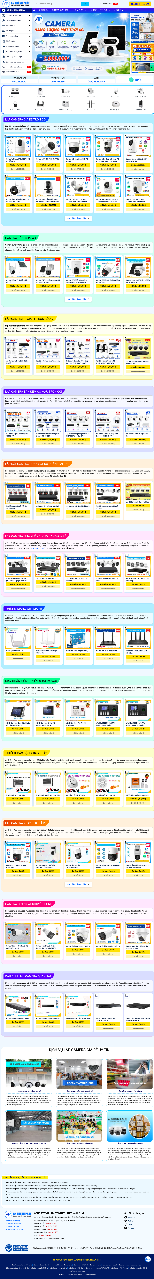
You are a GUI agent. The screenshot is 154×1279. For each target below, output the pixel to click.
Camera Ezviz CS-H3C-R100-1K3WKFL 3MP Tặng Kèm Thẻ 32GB (76, 201)
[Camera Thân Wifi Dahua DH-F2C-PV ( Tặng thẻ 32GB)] (18, 187)
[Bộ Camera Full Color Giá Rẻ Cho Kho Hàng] (138, 566)
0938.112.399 (140, 4)
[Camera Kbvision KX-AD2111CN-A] (108, 934)
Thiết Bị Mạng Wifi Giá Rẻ (23, 608)
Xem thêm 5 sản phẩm (77, 299)
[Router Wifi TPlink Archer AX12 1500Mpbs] (138, 638)
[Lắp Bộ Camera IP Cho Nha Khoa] (138, 491)
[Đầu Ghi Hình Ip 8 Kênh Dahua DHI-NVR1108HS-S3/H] (138, 1006)
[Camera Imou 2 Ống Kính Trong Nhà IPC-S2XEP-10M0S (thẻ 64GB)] (48, 187)
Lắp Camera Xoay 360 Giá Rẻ (25, 823)
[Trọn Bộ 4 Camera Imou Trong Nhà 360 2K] (48, 348)
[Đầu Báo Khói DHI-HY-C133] (78, 783)
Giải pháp (79, 10)
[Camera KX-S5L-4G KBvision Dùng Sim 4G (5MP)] (108, 268)
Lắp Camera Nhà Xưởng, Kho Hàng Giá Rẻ (35, 536)
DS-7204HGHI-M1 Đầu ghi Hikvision (78, 1018)
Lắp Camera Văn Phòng (39, 1268)
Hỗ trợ (93, 10)
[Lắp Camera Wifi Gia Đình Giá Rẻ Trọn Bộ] (18, 348)
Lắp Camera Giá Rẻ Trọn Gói (25, 119)
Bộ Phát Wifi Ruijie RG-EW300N (106, 651)
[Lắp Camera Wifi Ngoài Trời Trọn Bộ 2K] (78, 494)
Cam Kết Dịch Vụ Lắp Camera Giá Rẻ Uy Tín (24, 1177)
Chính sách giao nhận (13, 1224)
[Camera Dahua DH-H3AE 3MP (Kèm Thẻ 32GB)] (138, 146)
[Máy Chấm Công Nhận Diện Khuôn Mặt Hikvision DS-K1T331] (18, 710)
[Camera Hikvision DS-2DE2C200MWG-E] (78, 853)
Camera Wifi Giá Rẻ (102, 1268)
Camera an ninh (95, 1265)
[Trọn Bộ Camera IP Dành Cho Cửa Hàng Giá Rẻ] (138, 349)
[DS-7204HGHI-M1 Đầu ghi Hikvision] (78, 1006)
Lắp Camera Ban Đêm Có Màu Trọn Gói (33, 391)
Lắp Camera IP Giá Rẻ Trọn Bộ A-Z (29, 319)
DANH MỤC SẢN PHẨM (16, 10)
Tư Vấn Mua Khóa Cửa (77, 1271)
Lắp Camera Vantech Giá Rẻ (22, 1265)
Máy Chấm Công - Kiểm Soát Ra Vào (31, 681)
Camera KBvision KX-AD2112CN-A (78, 946)
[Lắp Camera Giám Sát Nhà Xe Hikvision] (78, 566)
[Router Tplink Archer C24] (18, 638)
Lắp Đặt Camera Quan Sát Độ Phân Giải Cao (37, 464)
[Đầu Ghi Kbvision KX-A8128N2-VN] (48, 1006)
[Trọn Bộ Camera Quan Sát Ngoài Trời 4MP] (108, 494)
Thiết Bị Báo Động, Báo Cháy (26, 753)
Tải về (138, 79)
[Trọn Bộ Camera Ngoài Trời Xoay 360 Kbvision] (18, 494)
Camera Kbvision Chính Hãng (62, 1265)
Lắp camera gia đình (110, 1265)
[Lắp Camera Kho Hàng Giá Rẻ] (48, 566)
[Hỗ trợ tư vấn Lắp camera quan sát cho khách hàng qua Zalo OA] (148, 1259)
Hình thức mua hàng (13, 1221)
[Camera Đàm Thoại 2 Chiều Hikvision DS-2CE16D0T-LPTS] (48, 933)
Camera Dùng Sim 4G (20, 238)
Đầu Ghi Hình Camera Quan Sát (28, 976)
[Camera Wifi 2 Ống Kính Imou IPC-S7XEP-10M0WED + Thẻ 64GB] (108, 146)
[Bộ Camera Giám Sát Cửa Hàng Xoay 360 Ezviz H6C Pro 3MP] (78, 348)
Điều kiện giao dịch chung (14, 1229)
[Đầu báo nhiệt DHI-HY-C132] (108, 783)
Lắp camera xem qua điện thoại (130, 1265)
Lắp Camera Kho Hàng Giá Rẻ (46, 578)
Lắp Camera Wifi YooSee (119, 1268)
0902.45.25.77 (19, 81)
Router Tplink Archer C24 (14, 651)
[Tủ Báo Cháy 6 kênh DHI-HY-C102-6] (48, 783)
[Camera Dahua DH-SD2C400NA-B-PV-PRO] (108, 853)
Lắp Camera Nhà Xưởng (58, 1268)
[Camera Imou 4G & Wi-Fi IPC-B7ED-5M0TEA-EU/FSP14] (138, 268)
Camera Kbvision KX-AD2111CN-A (108, 946)
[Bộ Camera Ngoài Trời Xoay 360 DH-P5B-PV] (18, 421)
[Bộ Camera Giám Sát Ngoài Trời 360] (138, 421)
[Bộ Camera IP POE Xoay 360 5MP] (48, 494)
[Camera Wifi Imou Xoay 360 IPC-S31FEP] (78, 146)
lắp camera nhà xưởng (38, 548)
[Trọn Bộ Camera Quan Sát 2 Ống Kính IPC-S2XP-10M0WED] (108, 348)
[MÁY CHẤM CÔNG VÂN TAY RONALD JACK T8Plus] (108, 710)
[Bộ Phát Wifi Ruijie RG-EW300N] (108, 638)
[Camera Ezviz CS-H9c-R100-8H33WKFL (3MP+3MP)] (48, 853)
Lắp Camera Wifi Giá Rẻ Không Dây (81, 1268)
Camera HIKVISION (81, 1265)
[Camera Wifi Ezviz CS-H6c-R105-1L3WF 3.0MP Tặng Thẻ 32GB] (108, 187)
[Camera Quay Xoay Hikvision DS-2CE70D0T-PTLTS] (138, 934)
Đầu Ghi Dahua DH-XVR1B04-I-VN (17, 1018)
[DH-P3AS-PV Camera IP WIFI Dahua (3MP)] (18, 853)
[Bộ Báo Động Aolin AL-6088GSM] (138, 783)
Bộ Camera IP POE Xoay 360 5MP (47, 506)
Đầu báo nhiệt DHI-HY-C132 (105, 795)
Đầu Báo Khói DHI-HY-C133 (75, 795)
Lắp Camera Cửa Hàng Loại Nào (17, 1268)
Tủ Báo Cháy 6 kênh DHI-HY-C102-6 (48, 795)
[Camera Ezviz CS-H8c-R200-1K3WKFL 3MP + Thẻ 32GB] (138, 187)
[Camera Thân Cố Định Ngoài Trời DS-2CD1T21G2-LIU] (18, 933)
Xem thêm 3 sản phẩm (77, 884)
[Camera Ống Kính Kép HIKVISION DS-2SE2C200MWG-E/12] (138, 853)
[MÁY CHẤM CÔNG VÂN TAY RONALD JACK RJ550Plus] (138, 710)
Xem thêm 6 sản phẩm (77, 218)
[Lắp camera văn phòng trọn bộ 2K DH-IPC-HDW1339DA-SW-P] (78, 421)
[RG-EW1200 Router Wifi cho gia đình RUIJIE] (48, 638)
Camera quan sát (60, 10)
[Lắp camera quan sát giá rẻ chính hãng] (34, 10)
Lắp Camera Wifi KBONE (138, 1268)
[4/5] (81, 43)
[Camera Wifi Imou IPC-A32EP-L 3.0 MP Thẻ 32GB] (18, 146)
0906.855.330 (57, 81)
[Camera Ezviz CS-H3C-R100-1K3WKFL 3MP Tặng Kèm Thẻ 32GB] (78, 187)
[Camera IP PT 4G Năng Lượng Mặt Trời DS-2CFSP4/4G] (48, 268)
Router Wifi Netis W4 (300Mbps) (77, 651)
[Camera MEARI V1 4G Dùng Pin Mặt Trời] (18, 268)
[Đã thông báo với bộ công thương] (16, 1248)
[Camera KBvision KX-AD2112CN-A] (78, 934)
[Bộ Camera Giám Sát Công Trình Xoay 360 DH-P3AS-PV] (108, 421)
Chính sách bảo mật (13, 1226)
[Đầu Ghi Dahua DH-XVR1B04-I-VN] (18, 1006)
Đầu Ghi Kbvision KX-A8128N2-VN (48, 1018)
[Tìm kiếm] (85, 4)
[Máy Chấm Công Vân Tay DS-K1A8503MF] (78, 710)
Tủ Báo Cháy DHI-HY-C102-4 (15, 795)
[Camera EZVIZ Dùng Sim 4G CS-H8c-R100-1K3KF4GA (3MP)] (78, 268)
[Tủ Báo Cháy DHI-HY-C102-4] (18, 783)
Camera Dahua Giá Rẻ (41, 1265)
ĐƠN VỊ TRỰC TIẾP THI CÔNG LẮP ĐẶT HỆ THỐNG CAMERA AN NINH (77, 1260)
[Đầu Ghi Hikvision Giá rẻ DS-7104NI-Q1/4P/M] (108, 1006)
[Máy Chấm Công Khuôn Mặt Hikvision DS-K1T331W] (48, 710)
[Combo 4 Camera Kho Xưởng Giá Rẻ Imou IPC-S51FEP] (48, 421)
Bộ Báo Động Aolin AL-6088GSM (137, 795)
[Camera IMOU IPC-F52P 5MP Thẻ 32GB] (48, 146)
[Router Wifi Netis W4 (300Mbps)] (78, 638)
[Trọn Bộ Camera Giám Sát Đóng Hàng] (108, 566)
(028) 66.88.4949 (96, 81)
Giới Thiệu (43, 10)
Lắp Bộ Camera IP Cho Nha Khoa (137, 502)
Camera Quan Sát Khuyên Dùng (28, 904)
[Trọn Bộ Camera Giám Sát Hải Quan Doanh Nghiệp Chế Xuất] (18, 566)
